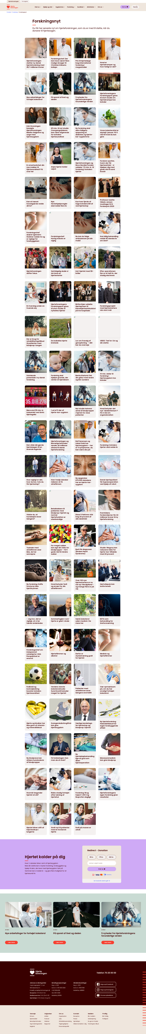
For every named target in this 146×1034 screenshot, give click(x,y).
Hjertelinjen (76, 1021)
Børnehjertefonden (35, 1021)
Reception (76, 1016)
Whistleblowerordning (65, 1021)
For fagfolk (25, 1)
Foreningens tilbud (93, 1024)
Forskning (14, 12)
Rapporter (47, 1024)
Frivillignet (105, 1019)
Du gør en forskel (93, 1021)
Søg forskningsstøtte (36, 1024)
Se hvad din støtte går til (102, 881)
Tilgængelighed (63, 1024)
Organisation (62, 1016)
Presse (75, 1019)
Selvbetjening (92, 1019)
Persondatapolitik (64, 1026)
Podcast (46, 1019)
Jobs (60, 1019)
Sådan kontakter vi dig (80, 1024)
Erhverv (32, 1016)
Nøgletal (32, 1026)
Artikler (46, 1016)
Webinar (46, 1021)
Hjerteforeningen (13, 1)
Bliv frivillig (105, 1016)
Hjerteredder (33, 1019)
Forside (9, 12)
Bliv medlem (91, 1016)
